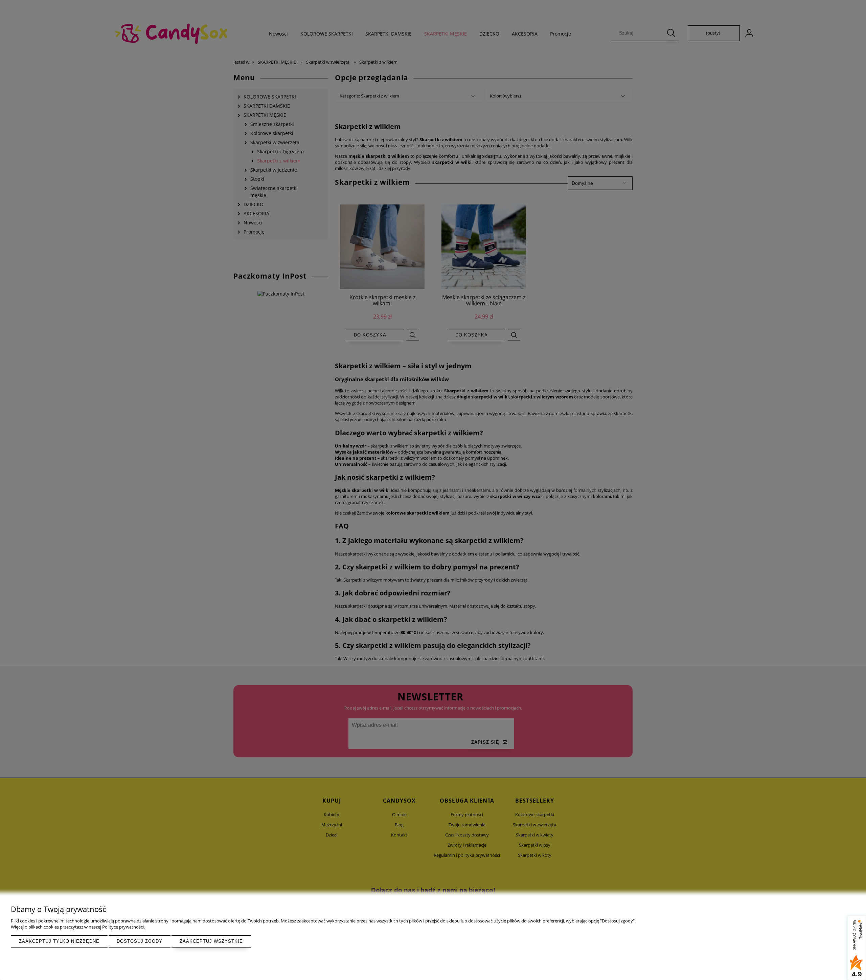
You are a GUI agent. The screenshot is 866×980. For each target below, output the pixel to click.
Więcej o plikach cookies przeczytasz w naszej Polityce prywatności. (78, 927)
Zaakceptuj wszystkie (211, 941)
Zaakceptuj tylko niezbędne (59, 941)
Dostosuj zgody (139, 941)
